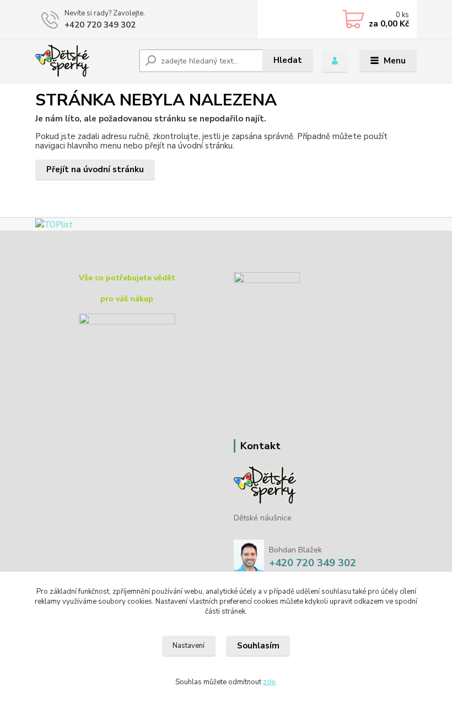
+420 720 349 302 (100, 24)
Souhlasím (258, 645)
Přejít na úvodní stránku (95, 169)
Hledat (287, 60)
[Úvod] (83, 60)
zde (269, 682)
